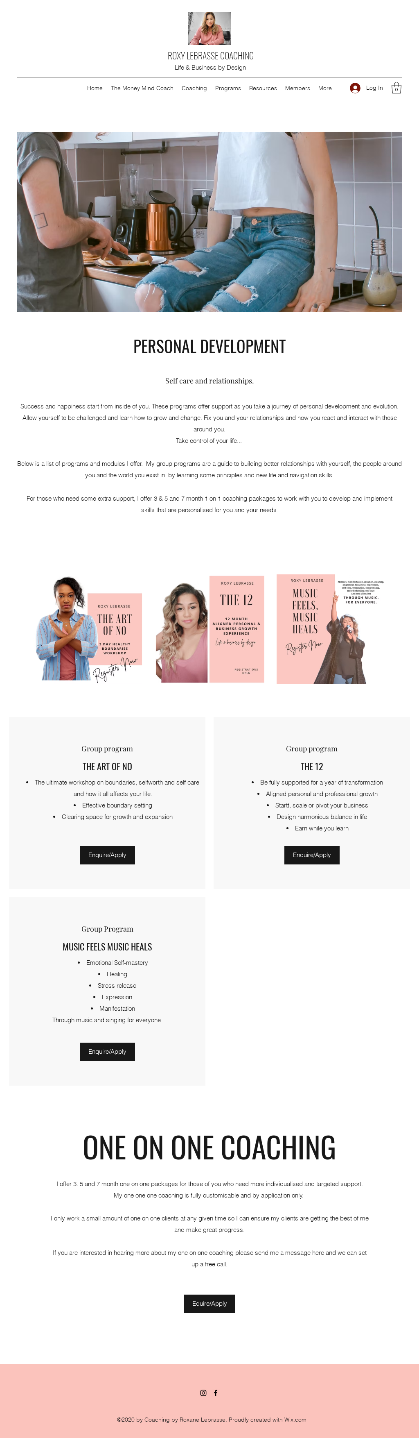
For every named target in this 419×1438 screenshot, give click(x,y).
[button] (228, 88)
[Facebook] (216, 1393)
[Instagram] (203, 1393)
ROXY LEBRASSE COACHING (211, 55)
